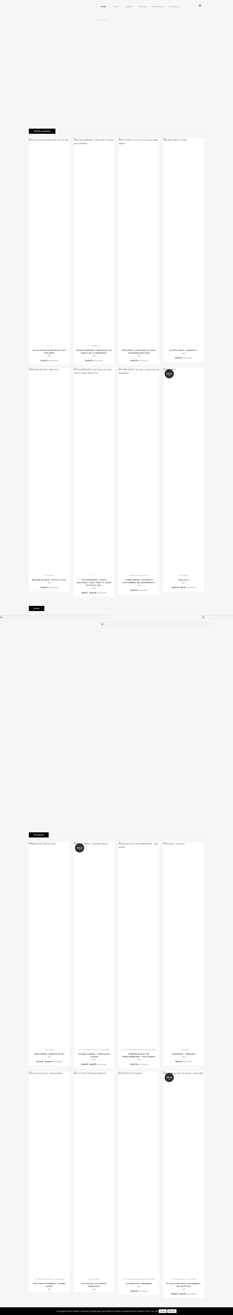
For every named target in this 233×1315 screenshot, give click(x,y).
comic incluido (135, 575)
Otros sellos (49, 575)
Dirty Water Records (89, 1049)
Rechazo (171, 1311)
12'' (48, 346)
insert (143, 575)
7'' (139, 346)
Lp (51, 346)
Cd (127, 1049)
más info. (155, 1311)
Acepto (162, 1311)
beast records (179, 1279)
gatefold (94, 346)
